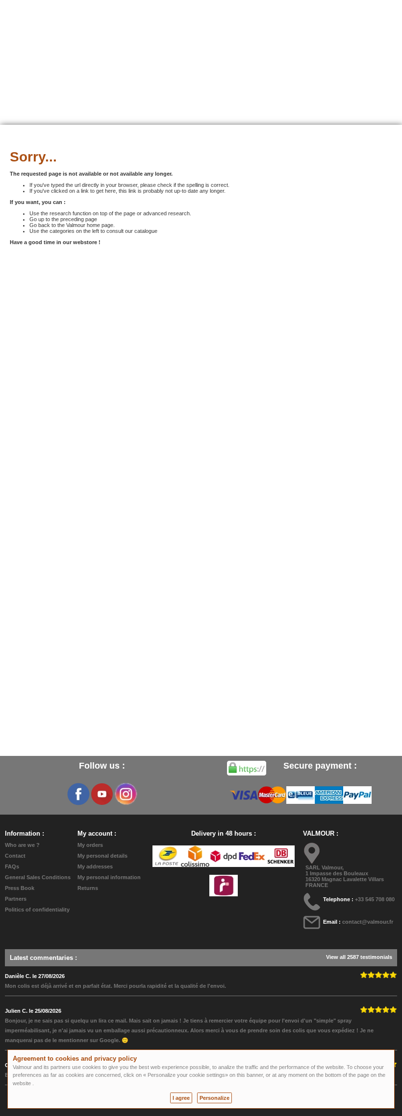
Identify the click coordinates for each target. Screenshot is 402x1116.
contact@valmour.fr (367, 922)
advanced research (166, 213)
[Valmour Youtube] (102, 794)
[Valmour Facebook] (78, 794)
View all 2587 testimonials (359, 957)
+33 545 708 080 (375, 899)
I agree (181, 1098)
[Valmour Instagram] (125, 794)
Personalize (214, 1098)
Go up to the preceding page (63, 219)
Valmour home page (89, 225)
